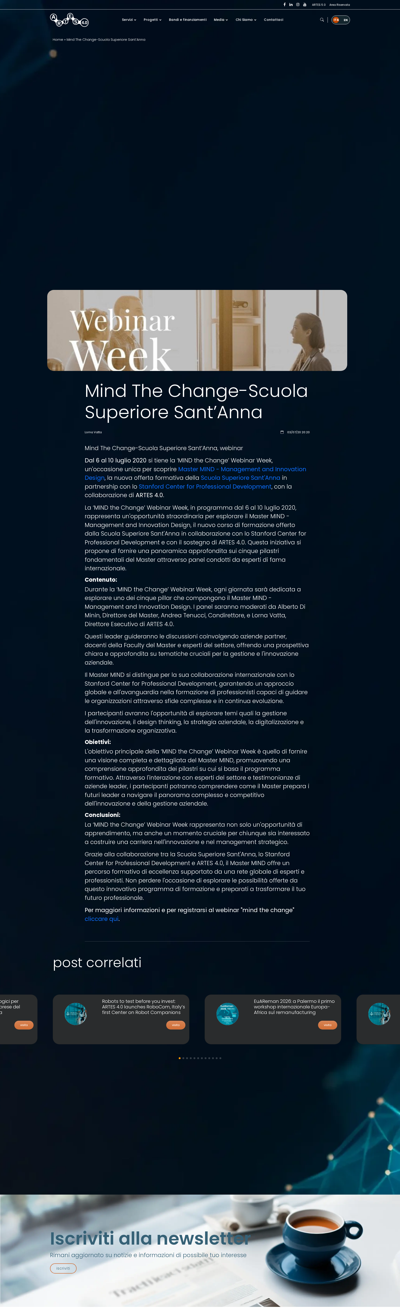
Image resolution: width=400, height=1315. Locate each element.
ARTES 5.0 (319, 5)
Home (58, 39)
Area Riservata (339, 5)
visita (24, 1025)
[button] (322, 20)
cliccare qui (102, 919)
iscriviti (63, 1268)
